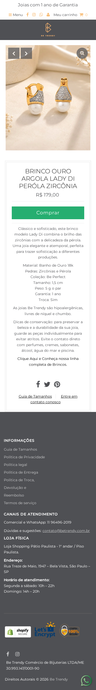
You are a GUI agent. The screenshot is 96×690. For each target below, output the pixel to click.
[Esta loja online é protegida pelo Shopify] (18, 632)
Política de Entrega (21, 472)
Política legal (15, 464)
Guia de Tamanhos (35, 396)
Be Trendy (59, 679)
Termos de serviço (20, 503)
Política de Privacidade (24, 457)
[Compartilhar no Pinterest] (57, 385)
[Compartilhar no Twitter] (47, 385)
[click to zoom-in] (82, 53)
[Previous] (13, 53)
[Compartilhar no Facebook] (38, 385)
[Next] (26, 53)
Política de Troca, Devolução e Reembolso (19, 488)
